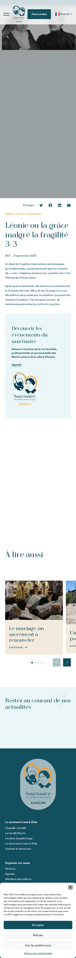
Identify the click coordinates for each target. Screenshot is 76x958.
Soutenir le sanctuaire (18, 848)
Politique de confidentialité (38, 953)
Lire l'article (16, 647)
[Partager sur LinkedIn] (60, 205)
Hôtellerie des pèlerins (18, 879)
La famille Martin (15, 833)
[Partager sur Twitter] (41, 205)
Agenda (16, 364)
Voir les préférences (38, 945)
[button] (70, 887)
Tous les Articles (38, 569)
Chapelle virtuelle (15, 828)
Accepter (38, 925)
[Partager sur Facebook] (50, 205)
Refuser (38, 935)
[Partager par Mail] (69, 205)
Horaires (10, 868)
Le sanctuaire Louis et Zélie (21, 843)
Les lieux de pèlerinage (18, 838)
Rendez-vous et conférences (23, 214)
